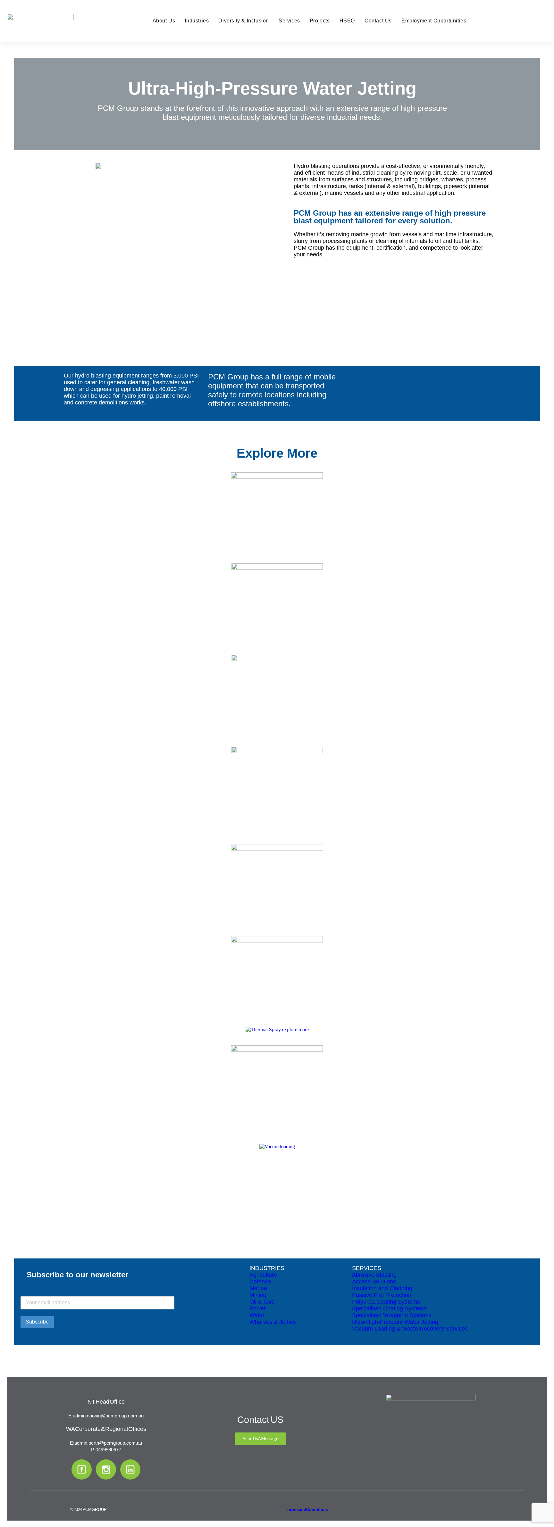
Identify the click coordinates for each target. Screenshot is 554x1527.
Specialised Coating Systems (389, 1308)
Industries (197, 20)
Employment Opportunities (433, 20)
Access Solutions (374, 1281)
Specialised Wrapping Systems (392, 1315)
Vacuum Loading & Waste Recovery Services (410, 1328)
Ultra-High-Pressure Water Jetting (395, 1322)
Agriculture (263, 1275)
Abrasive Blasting (374, 1275)
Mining (257, 1295)
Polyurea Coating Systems (386, 1302)
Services (289, 20)
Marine (258, 1288)
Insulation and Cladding (382, 1288)
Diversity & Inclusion (243, 20)
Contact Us (378, 20)
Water (256, 1315)
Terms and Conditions (307, 1509)
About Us (164, 20)
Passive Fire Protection (381, 1295)
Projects (320, 20)
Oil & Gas (261, 1302)
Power (257, 1308)
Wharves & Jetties (272, 1322)
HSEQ (347, 20)
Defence (260, 1281)
